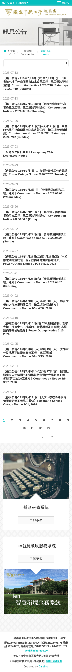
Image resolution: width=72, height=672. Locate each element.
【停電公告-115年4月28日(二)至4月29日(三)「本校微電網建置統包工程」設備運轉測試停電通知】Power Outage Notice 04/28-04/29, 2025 (35, 260)
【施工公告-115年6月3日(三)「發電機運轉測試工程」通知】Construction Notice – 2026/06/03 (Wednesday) (34, 193)
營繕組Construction (28, 52)
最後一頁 (52, 436)
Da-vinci (44, 666)
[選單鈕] (63, 3)
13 (48, 428)
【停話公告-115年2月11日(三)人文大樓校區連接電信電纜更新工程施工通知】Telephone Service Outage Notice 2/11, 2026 (34, 401)
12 (40, 428)
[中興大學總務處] (36, 12)
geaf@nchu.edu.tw (36, 650)
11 (32, 428)
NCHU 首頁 (8, 3)
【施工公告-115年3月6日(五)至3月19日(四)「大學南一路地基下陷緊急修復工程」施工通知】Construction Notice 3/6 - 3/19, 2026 (36, 353)
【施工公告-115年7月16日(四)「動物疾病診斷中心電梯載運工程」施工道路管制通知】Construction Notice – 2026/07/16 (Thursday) (34, 107)
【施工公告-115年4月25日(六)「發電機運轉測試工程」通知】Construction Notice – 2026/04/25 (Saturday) (34, 282)
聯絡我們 (23, 3)
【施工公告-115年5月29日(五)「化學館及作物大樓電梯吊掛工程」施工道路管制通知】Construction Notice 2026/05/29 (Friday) (34, 215)
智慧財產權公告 (54, 661)
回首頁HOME (11, 52)
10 (24, 428)
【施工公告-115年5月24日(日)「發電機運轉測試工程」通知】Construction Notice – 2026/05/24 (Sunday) (34, 238)
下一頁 (42, 436)
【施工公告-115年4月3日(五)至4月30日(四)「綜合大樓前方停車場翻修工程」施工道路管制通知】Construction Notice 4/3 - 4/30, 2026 (36, 304)
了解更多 (36, 520)
